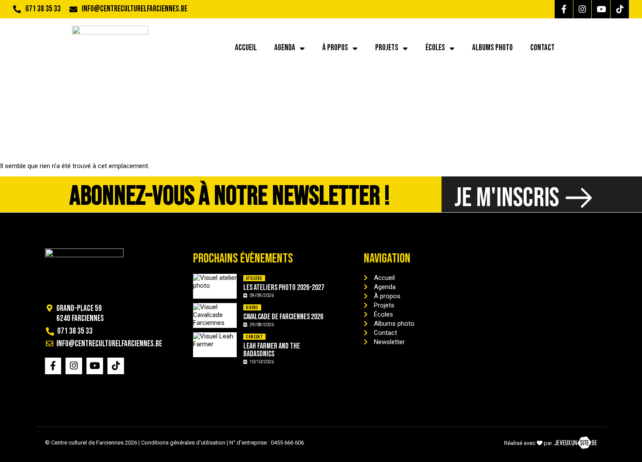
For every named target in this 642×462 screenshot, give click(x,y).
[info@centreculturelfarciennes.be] (73, 9)
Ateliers (254, 278)
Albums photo (492, 48)
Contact (542, 48)
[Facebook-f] (564, 9)
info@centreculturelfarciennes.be (134, 9)
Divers (252, 307)
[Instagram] (582, 9)
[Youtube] (601, 9)
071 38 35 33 (43, 9)
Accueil (246, 48)
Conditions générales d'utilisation (183, 442)
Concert (254, 337)
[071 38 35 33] (17, 9)
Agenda (284, 48)
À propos (335, 48)
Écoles (435, 48)
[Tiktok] (620, 9)
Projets (386, 48)
